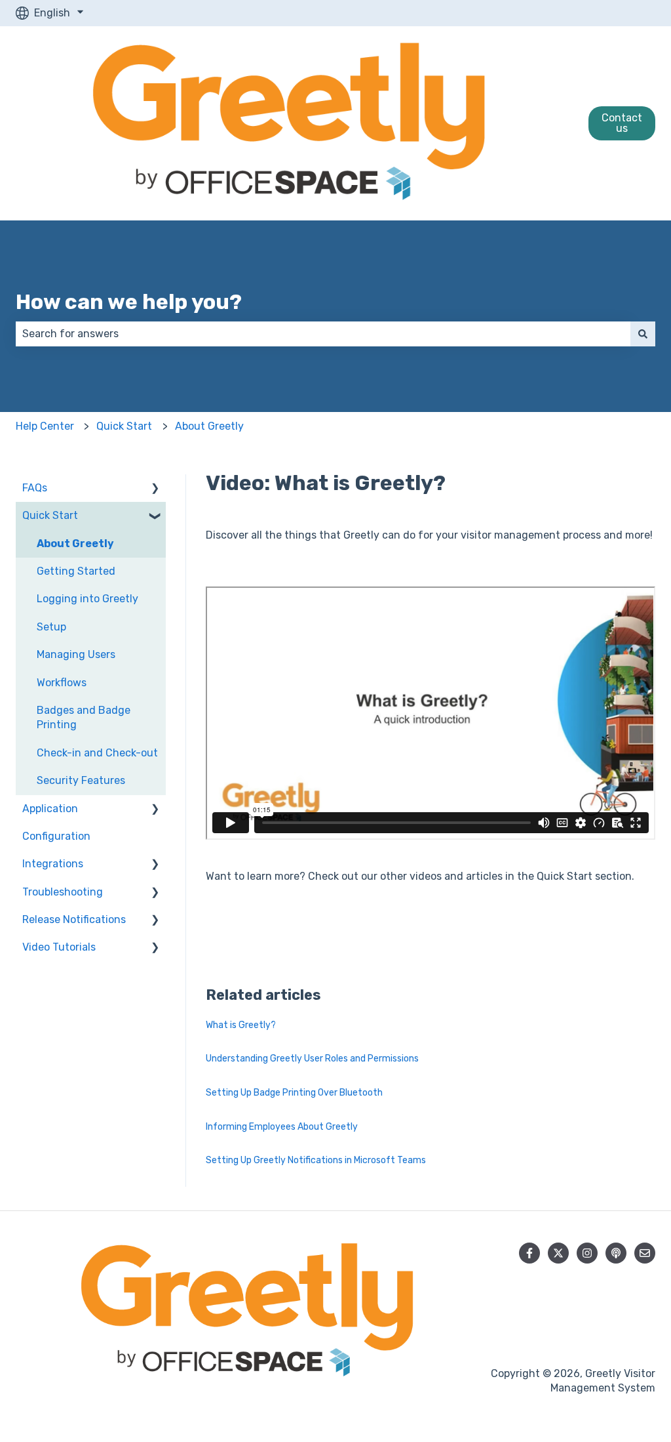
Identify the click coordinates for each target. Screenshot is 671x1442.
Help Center (45, 426)
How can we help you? (129, 301)
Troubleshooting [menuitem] (62, 892)
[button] (155, 489)
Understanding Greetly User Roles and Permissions (312, 1058)
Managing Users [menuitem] (76, 654)
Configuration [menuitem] (56, 836)
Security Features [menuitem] (81, 780)
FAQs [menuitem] (34, 488)
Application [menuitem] (50, 808)
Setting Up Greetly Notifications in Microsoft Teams (316, 1160)
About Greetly (209, 426)
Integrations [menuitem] (52, 863)
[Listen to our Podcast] (615, 1253)
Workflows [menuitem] (61, 682)
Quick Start (124, 426)
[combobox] (323, 333)
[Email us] (644, 1253)
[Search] (642, 333)
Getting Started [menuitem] (76, 571)
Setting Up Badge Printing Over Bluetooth (294, 1092)
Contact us (622, 123)
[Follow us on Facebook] (529, 1253)
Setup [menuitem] (51, 627)
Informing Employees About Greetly (282, 1126)
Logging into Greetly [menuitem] (87, 598)
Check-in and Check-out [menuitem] (97, 753)
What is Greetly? (241, 1025)
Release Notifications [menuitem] (74, 919)
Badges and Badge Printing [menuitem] (83, 717)
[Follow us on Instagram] (587, 1253)
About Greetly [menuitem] (75, 543)
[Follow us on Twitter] (558, 1253)
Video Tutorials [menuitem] (59, 947)
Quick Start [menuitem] (50, 515)
